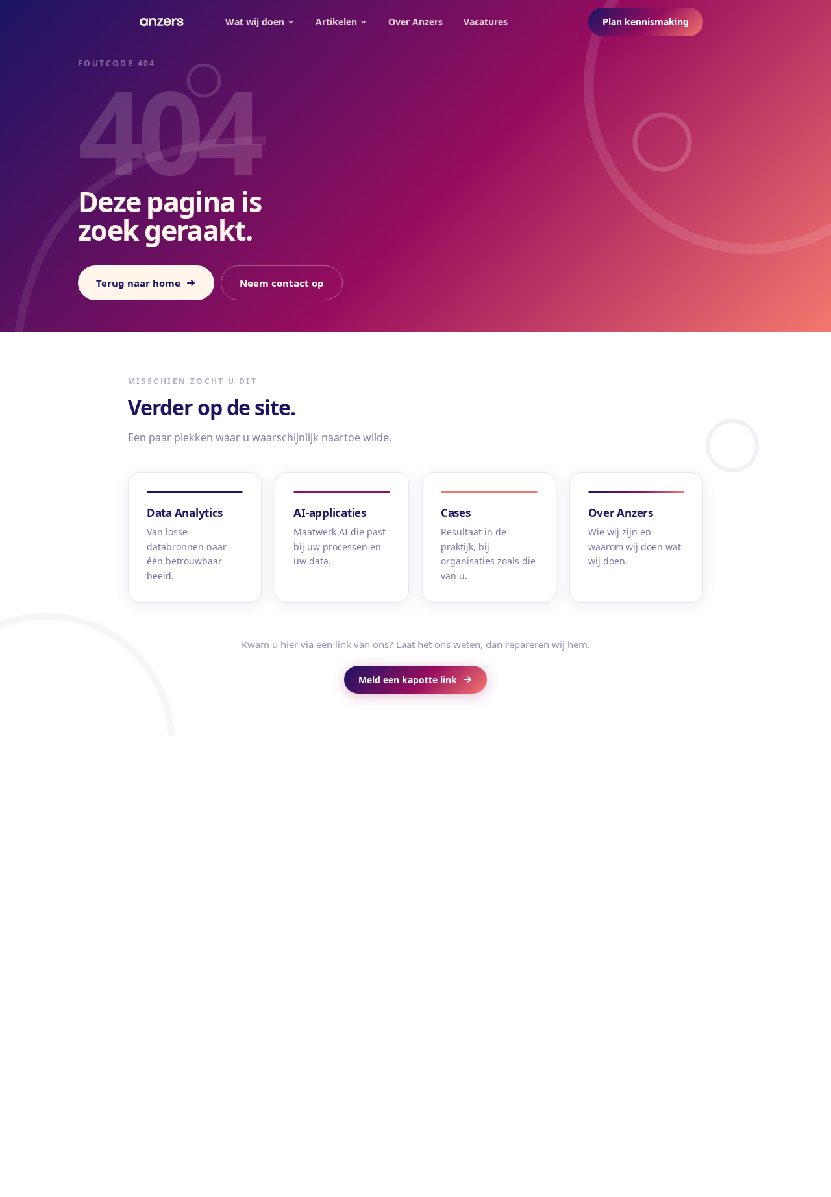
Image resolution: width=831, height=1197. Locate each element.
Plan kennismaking (645, 22)
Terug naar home (138, 282)
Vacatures (486, 22)
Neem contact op (282, 282)
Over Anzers (415, 22)
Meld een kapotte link (407, 679)
